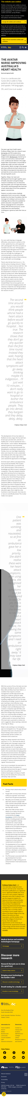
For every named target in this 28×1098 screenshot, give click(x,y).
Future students (5, 1027)
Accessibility (4, 1079)
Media (3, 1031)
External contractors (6, 1041)
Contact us (18, 1027)
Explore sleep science (8, 970)
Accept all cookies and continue (11, 22)
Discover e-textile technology (11, 982)
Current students (5, 1037)
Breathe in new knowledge (10, 991)
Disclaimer (4, 1076)
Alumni (3, 1029)
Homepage (5, 946)
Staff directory (19, 1033)
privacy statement (6, 11)
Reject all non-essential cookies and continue (12, 40)
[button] (20, 47)
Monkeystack (13, 157)
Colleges (17, 1035)
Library (17, 1037)
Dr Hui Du (4, 153)
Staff (2, 1039)
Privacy (3, 1082)
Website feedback (5, 1073)
